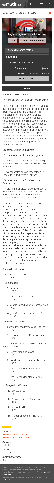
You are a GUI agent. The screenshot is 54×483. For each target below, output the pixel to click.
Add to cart (28, 79)
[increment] (15, 67)
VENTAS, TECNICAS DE (14, 434)
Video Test (6, 479)
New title (6, 427)
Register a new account (32, 41)
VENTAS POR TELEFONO (15, 437)
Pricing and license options (20, 50)
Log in (12, 41)
